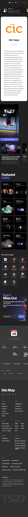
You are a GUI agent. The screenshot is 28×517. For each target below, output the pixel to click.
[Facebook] (18, 394)
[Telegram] (12, 394)
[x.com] (6, 394)
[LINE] (2, 394)
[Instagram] (15, 394)
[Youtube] (9, 394)
